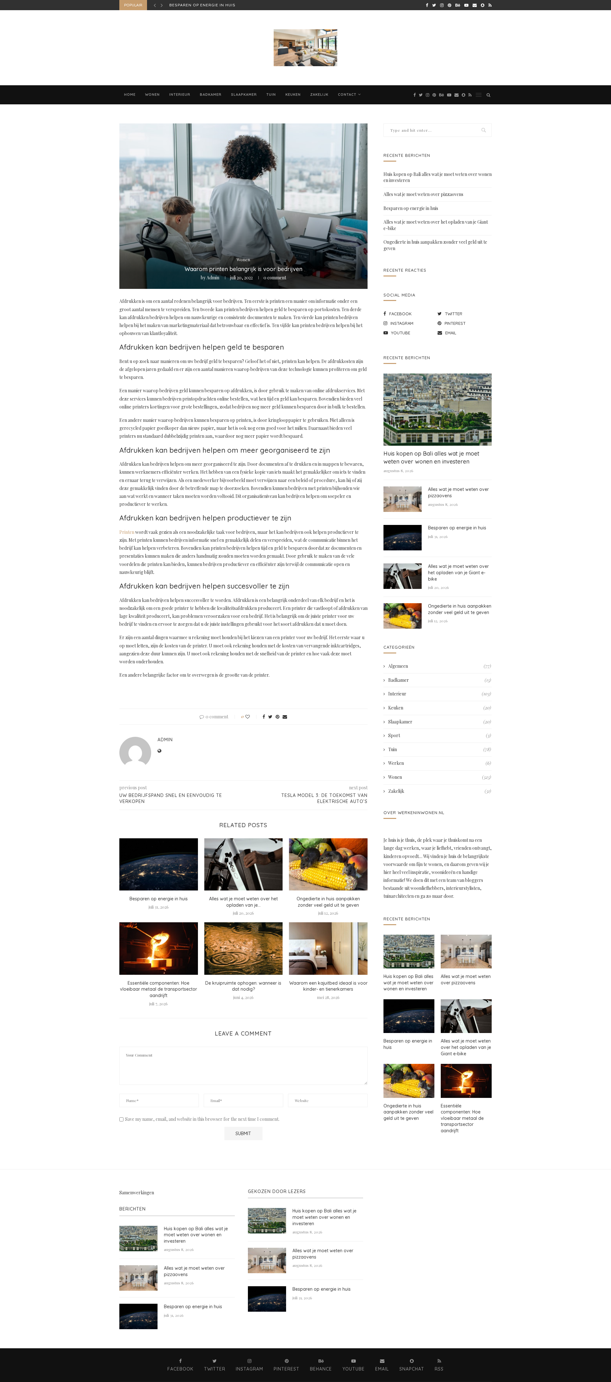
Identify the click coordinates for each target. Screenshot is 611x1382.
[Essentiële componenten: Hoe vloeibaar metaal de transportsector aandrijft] (158, 948)
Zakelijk (319, 94)
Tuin (271, 94)
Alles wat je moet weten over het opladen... (222, 5)
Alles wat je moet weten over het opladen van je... (243, 902)
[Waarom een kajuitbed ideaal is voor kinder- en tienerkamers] (328, 948)
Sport (439, 735)
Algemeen (439, 666)
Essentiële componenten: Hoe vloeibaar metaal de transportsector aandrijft (158, 989)
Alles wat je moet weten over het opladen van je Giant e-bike (458, 572)
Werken (439, 763)
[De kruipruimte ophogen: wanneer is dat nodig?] (243, 948)
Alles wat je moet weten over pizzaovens (423, 194)
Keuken (293, 94)
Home (130, 94)
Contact (347, 94)
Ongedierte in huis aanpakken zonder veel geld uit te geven (328, 902)
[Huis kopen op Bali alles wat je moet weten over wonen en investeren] (437, 409)
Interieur (179, 94)
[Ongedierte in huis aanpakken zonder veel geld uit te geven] (328, 864)
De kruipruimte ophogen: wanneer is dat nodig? (243, 986)
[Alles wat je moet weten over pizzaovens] (402, 499)
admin (213, 278)
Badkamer (210, 94)
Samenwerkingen (136, 1193)
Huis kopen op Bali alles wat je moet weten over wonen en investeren (431, 457)
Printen (126, 532)
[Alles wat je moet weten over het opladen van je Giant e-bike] (243, 864)
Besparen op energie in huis (159, 899)
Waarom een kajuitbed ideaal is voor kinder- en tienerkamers (328, 986)
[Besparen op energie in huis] (158, 864)
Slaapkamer (244, 94)
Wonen (152, 94)
